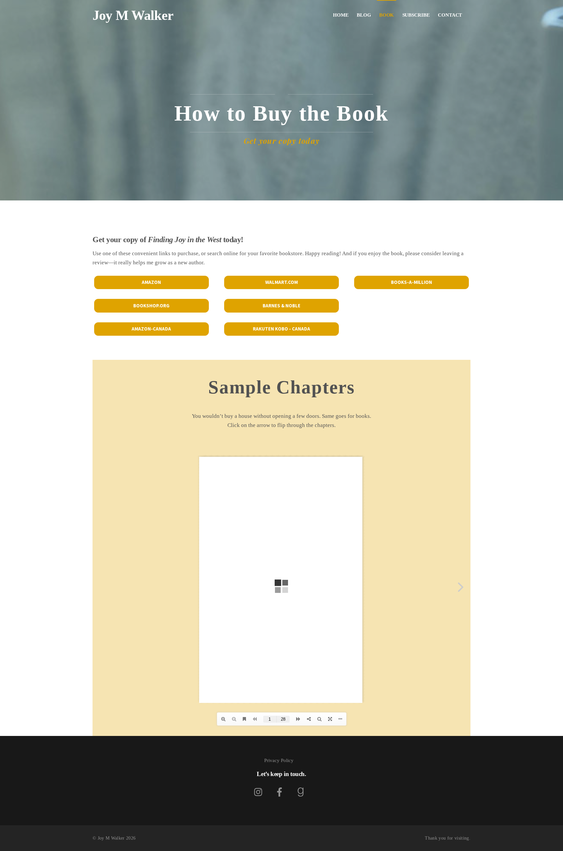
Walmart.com (281, 282)
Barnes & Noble (281, 305)
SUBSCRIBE (416, 15)
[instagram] (260, 791)
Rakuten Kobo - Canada (281, 329)
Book (386, 15)
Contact (450, 15)
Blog (364, 15)
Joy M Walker (111, 838)
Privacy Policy (279, 760)
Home (341, 15)
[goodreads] (301, 791)
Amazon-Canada (151, 329)
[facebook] (281, 791)
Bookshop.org (151, 305)
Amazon (151, 282)
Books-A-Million (411, 282)
